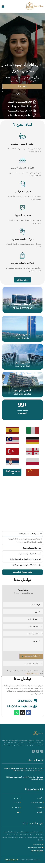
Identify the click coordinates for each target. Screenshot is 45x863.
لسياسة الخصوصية (32, 673)
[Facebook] (28, 712)
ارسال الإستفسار (32, 656)
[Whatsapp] (16, 712)
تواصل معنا (15, 807)
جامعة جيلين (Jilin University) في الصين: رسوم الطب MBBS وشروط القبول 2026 (24, 778)
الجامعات (16, 802)
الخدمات (39, 807)
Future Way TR (11, 860)
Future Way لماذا (36, 802)
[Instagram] (22, 712)
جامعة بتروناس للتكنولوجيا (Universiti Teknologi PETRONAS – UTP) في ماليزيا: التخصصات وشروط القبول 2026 (23, 769)
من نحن (16, 798)
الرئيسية (39, 798)
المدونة (39, 812)
